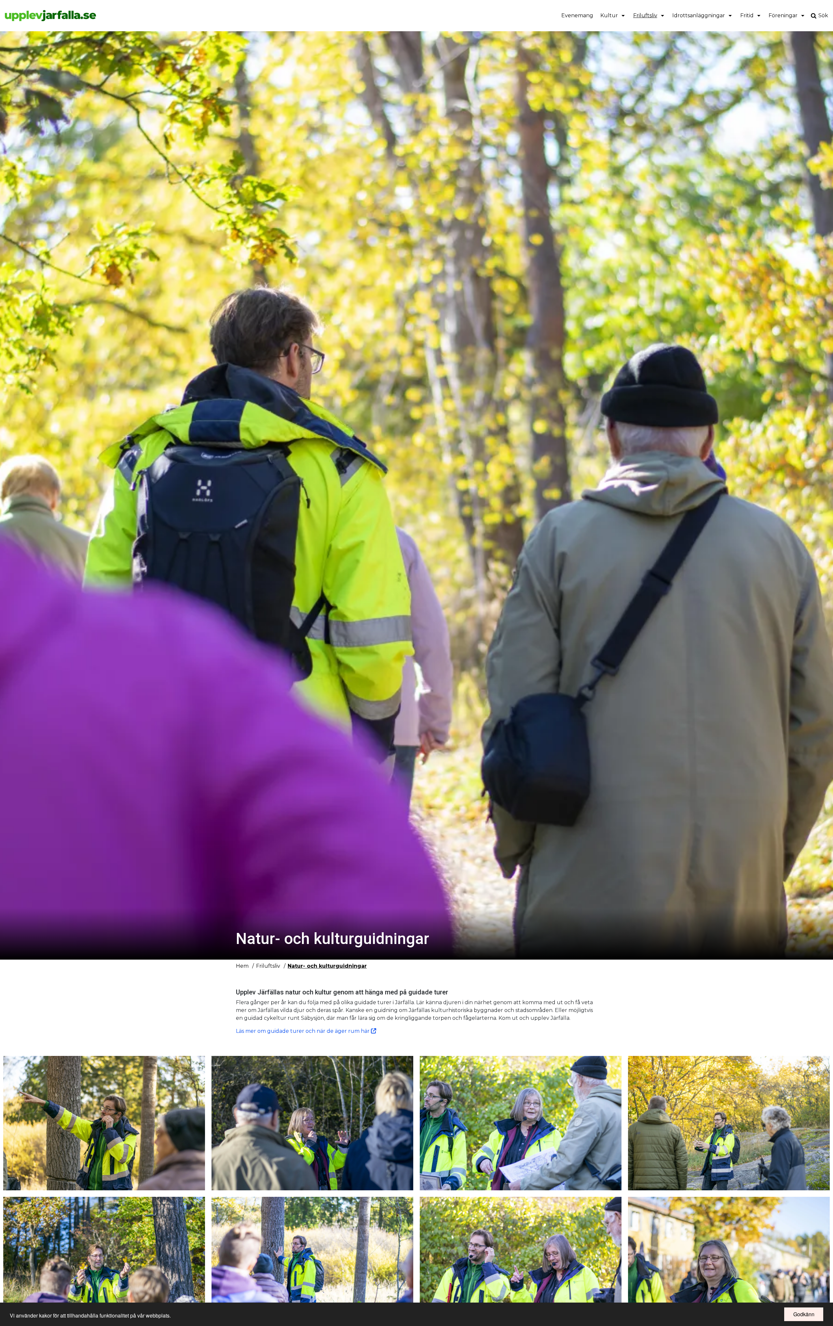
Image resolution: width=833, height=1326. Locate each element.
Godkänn (803, 1314)
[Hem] (50, 16)
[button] (104, 1123)
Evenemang (577, 15)
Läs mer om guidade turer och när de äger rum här (303, 1031)
